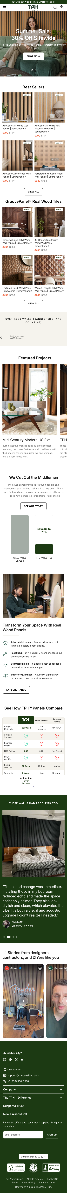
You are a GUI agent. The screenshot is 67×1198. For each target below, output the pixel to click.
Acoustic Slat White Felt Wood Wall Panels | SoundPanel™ (47, 128)
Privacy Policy (28, 1182)
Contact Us (52, 1179)
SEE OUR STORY (33, 506)
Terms (15, 1182)
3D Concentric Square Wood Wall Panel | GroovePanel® (46, 243)
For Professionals (14, 1179)
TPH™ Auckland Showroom (25, 440)
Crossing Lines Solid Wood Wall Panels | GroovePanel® (17, 241)
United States (32, 1156)
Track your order (47, 1182)
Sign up (52, 1134)
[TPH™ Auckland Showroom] (29, 399)
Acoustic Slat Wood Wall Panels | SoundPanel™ (15, 127)
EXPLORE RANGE (16, 689)
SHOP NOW (33, 56)
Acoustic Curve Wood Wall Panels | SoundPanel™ (16, 175)
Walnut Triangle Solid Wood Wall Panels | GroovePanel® (49, 289)
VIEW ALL (33, 191)
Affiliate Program (35, 1179)
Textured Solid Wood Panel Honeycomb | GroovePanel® (17, 289)
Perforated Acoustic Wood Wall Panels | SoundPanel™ (49, 175)
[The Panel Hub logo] (33, 7)
